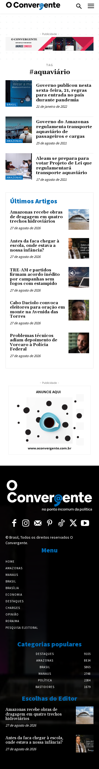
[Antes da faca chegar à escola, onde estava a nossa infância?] (78, 248)
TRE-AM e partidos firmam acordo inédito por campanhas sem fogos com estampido (35, 277)
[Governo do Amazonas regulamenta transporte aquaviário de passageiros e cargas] (19, 130)
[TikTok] (61, 523)
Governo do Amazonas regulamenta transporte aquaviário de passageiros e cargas (64, 129)
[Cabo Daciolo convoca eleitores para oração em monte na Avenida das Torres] (78, 310)
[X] (73, 523)
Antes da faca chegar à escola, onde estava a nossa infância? (34, 246)
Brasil (11, 104)
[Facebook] (14, 523)
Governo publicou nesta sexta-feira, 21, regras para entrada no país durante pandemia (63, 93)
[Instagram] (26, 523)
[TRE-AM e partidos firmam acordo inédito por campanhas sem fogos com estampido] (78, 277)
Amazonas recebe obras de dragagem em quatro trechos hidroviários (36, 217)
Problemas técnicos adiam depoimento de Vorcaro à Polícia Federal (33, 342)
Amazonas (14, 141)
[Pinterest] (49, 523)
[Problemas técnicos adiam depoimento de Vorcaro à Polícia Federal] (78, 343)
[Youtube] (85, 523)
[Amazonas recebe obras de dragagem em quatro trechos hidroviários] (78, 219)
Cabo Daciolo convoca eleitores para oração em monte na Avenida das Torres (37, 309)
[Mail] (37, 523)
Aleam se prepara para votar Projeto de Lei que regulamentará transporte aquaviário (64, 166)
